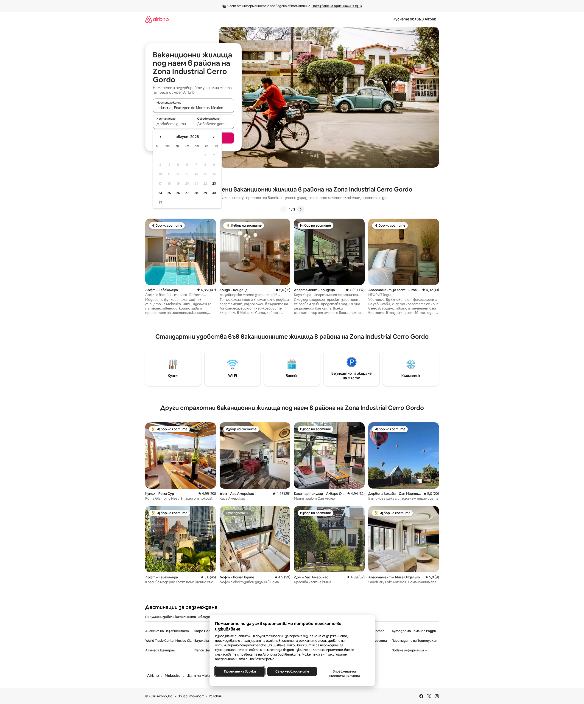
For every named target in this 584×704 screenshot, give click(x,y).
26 (178, 193)
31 (160, 202)
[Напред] (300, 209)
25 (169, 193)
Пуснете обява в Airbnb (414, 19)
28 (196, 193)
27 (187, 193)
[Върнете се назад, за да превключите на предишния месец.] (160, 136)
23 (214, 183)
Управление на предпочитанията (344, 673)
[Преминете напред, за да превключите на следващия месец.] (213, 136)
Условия (215, 696)
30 (214, 193)
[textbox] (173, 124)
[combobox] (193, 107)
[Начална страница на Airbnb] (157, 19)
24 (160, 193)
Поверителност (191, 696)
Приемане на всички (240, 671)
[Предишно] (283, 209)
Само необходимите (292, 671)
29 (205, 193)
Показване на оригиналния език (337, 6)
